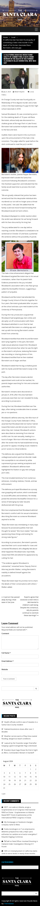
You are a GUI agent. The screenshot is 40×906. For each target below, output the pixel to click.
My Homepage (9, 822)
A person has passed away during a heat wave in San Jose (10, 599)
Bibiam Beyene (19, 92)
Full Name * (6, 653)
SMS (6, 851)
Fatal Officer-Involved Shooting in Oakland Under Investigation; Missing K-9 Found (20, 844)
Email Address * (8, 661)
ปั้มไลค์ (6, 841)
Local (32, 92)
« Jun (3, 794)
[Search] (36, 688)
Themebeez (9, 903)
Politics (4, 95)
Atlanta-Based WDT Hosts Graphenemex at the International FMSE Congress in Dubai (18, 815)
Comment (5, 633)
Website (5, 669)
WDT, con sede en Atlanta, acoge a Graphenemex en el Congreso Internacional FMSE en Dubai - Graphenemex (18, 810)
